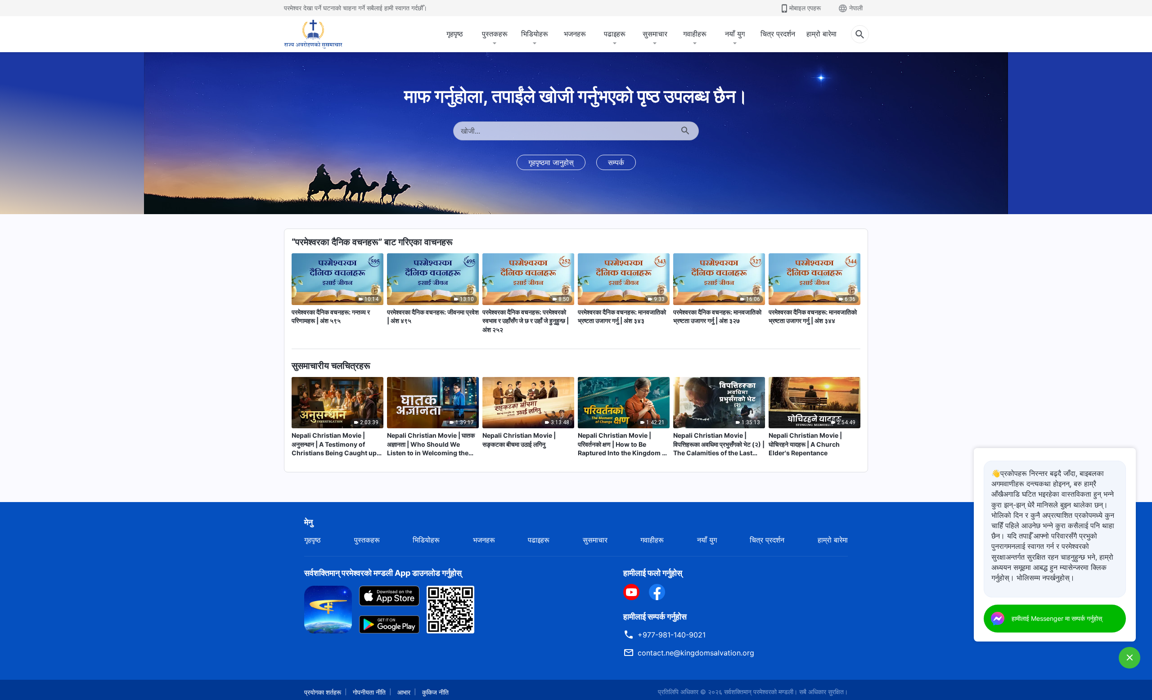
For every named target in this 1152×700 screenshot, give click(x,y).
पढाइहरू (615, 33)
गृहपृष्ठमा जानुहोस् (551, 162)
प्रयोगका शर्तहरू (322, 692)
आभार (403, 692)
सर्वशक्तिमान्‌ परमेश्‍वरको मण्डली (758, 692)
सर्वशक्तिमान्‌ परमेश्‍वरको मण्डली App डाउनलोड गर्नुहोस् (383, 573)
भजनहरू (575, 33)
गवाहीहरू (694, 33)
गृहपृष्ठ (454, 33)
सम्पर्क (616, 162)
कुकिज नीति (435, 692)
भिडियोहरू (534, 33)
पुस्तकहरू (495, 33)
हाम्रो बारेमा (821, 33)
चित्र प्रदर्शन (777, 33)
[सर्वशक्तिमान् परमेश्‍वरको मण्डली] (313, 34)
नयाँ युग (735, 33)
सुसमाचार (655, 33)
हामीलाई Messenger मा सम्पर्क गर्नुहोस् (1057, 618)
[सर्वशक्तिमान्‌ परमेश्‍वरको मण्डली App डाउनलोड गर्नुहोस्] (328, 608)
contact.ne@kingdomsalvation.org (696, 652)
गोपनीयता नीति (369, 692)
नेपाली (856, 8)
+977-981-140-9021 (672, 634)
